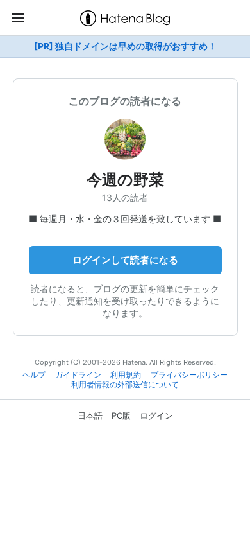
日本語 (90, 415)
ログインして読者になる (125, 260)
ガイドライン (78, 375)
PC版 (121, 415)
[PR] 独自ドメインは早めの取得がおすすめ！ (125, 46)
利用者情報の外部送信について (125, 384)
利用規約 (125, 375)
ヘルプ (34, 375)
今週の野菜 (125, 179)
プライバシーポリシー (189, 375)
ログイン (156, 415)
